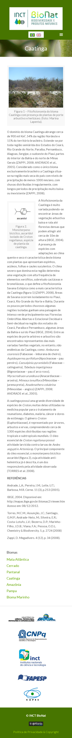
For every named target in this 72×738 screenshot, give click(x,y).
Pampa (12, 591)
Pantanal (13, 572)
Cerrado (13, 566)
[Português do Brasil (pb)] (32, 34)
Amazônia (14, 584)
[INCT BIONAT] (36, 17)
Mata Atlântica (18, 559)
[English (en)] (38, 34)
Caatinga (13, 578)
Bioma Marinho (18, 597)
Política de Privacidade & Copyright (36, 732)
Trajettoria (36, 724)
